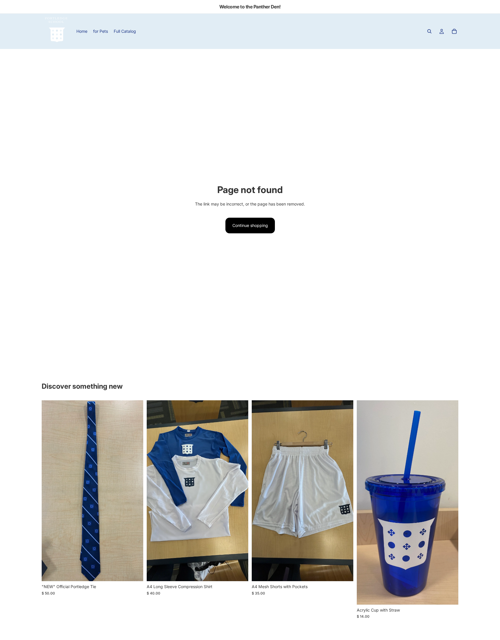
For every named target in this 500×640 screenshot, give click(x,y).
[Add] (449, 595)
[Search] (429, 31)
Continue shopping (250, 225)
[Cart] (454, 31)
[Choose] (134, 572)
